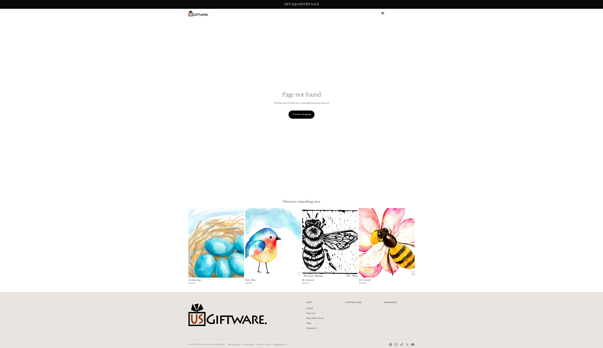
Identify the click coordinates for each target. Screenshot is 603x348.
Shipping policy (280, 344)
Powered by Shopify (216, 344)
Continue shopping (301, 114)
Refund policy (234, 344)
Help (308, 323)
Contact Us (311, 328)
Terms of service (264, 344)
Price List (311, 313)
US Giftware (200, 344)
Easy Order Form (314, 318)
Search (309, 308)
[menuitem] (278, 13)
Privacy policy (248, 344)
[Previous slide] (250, 243)
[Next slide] (296, 243)
